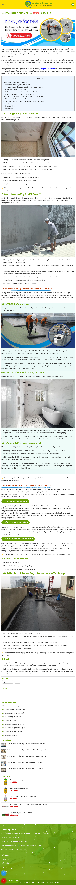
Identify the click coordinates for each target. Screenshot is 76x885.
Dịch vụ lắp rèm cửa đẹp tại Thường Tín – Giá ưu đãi (25, 762)
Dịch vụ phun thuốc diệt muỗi (13, 713)
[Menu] (2, 4)
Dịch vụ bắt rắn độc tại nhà (12, 731)
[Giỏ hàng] (72, 4)
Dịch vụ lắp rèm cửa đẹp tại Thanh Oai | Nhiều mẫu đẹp (26, 756)
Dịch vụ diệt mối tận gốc (11, 706)
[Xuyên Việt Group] (38, 4)
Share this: (10, 106)
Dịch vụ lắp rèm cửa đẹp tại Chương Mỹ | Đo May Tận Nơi (27, 750)
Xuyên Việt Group (56, 882)
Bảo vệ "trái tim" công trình (15, 89)
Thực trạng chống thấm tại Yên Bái (15, 82)
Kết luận (6, 104)
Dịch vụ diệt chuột (9, 720)
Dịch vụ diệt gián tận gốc (12, 717)
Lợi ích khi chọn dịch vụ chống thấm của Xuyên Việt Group (24, 101)
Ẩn (42, 78)
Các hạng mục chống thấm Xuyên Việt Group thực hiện (23, 87)
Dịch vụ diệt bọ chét (10, 735)
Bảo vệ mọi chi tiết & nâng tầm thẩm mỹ (20, 94)
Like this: (9, 108)
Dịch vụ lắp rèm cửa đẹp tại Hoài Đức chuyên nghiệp (26, 744)
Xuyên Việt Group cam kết (15, 99)
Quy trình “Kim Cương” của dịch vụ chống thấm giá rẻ (23, 96)
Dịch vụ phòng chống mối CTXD (14, 709)
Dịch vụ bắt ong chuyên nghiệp (14, 728)
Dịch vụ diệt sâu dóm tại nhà (13, 724)
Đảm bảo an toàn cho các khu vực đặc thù (21, 92)
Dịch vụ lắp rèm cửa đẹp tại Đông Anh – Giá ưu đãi (25, 768)
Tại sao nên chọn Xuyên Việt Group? (16, 85)
